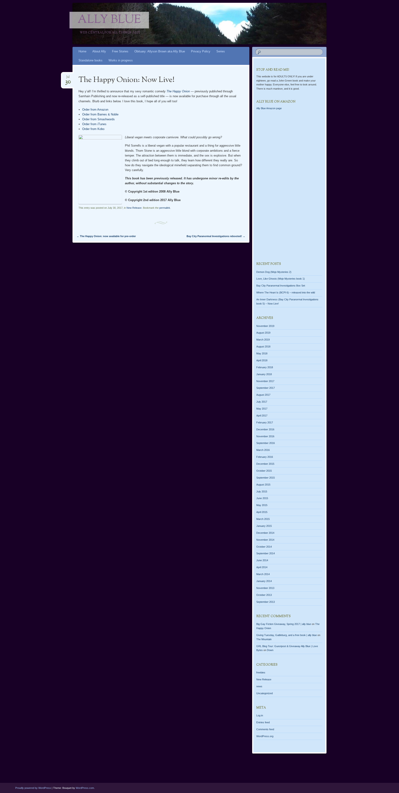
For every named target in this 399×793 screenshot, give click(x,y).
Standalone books (91, 60)
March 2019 (263, 339)
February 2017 (264, 422)
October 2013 (264, 595)
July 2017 (261, 401)
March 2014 (263, 574)
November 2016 (265, 436)
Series (220, 51)
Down (270, 650)
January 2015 (264, 526)
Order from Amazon (95, 109)
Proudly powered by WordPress (33, 788)
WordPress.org (264, 736)
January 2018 (264, 374)
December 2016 (265, 429)
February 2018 (264, 367)
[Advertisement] (289, 189)
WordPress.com (85, 788)
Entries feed (263, 722)
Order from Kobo (93, 129)
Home (82, 51)
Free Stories (120, 51)
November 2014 (265, 539)
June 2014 (262, 560)
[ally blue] (232, 23)
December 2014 (265, 532)
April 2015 (261, 512)
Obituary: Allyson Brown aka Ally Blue (159, 51)
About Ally (99, 51)
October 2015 (264, 470)
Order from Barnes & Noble (100, 114)
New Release (134, 207)
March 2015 (263, 519)
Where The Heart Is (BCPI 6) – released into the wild (285, 292)
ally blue (109, 20)
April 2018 (261, 360)
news (259, 686)
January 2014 (264, 581)
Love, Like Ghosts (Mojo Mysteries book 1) (280, 278)
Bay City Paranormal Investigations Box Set (280, 285)
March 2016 (263, 450)
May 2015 (261, 505)
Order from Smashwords (98, 119)
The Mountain (264, 639)
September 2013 (265, 601)
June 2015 (262, 498)
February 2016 (264, 456)
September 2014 (265, 553)
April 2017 (261, 415)
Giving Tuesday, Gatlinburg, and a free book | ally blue (286, 635)
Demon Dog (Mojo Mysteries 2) (273, 272)
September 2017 (265, 387)
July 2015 (261, 491)
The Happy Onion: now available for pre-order (106, 236)
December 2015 (265, 463)
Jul (68, 78)
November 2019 (265, 326)
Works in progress (121, 60)
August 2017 (263, 394)
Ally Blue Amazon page (269, 108)
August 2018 (263, 346)
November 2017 (265, 381)
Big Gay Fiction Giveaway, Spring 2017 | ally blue (283, 624)
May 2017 (261, 408)
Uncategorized (264, 693)
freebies (260, 672)
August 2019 (263, 332)
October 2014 (264, 546)
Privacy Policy (200, 51)
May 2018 (261, 353)
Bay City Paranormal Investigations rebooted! (216, 236)
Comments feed (265, 729)
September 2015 (265, 477)
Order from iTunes (94, 124)
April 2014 (261, 567)
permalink (164, 207)
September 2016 (265, 443)
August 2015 (263, 484)
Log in (259, 715)
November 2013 (265, 588)
